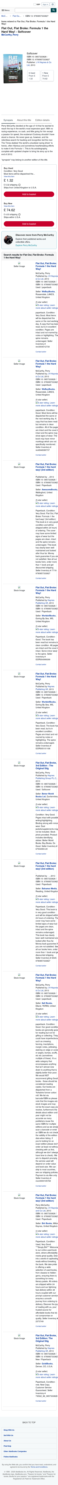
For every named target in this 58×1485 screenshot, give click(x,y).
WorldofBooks (49, 615)
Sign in (45, 4)
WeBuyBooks (48, 291)
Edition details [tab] (42, 120)
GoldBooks (47, 1363)
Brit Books (47, 1223)
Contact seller (41, 351)
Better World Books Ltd (45, 795)
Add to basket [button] (29, 194)
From (32, 75)
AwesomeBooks (49, 489)
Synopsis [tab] (8, 120)
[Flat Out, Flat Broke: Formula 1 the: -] (19, 464)
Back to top (29, 1422)
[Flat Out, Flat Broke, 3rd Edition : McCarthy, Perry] (19, 762)
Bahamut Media (49, 888)
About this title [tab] (24, 120)
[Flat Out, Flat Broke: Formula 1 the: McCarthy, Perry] (19, 263)
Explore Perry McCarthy (26, 245)
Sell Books (47, 1003)
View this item (9, 176)
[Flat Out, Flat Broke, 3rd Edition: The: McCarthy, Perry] (19, 1335)
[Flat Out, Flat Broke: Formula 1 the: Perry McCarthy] (19, 1195)
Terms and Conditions (39, 1467)
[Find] (53, 10)
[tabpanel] (27, 142)
